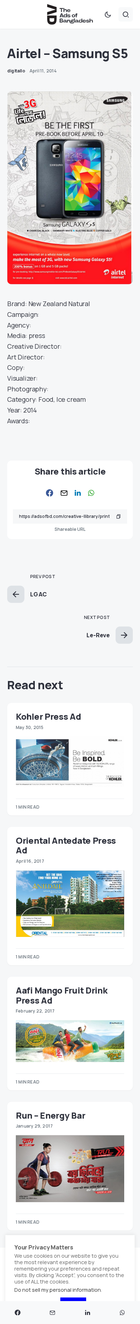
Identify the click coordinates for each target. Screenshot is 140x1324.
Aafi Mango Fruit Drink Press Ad (61, 995)
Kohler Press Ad (48, 716)
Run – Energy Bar (50, 1115)
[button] (108, 14)
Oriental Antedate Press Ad (66, 845)
